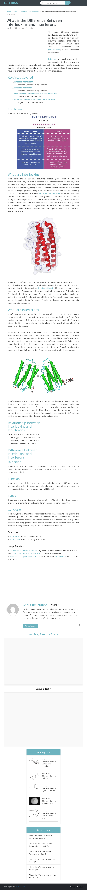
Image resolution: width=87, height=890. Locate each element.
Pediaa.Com (20, 887)
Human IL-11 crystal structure (23, 556)
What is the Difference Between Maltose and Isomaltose (49, 762)
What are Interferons (23, 87)
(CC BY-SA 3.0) (34, 553)
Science (15, 12)
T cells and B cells (46, 288)
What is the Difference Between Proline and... (49, 776)
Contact (72, 887)
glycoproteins (54, 49)
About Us (79, 887)
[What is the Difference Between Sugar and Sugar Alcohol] (35, 801)
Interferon (14, 536)
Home (9, 12)
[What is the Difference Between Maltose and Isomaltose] (35, 761)
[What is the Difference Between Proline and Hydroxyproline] (35, 776)
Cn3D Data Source (19, 553)
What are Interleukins (23, 82)
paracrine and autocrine (49, 193)
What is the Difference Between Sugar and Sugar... (49, 801)
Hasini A (24, 28)
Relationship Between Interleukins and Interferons (35, 93)
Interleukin (15, 539)
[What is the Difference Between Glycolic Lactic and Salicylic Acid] (35, 788)
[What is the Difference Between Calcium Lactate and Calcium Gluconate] (35, 813)
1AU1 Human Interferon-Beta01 (24, 550)
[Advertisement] (28, 46)
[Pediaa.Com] (11, 3)
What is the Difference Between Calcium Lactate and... (49, 814)
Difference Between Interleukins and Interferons (35, 99)
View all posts (30, 626)
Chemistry (23, 12)
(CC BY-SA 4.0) (60, 556)
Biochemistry (34, 12)
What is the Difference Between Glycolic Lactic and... (49, 788)
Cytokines (52, 59)
